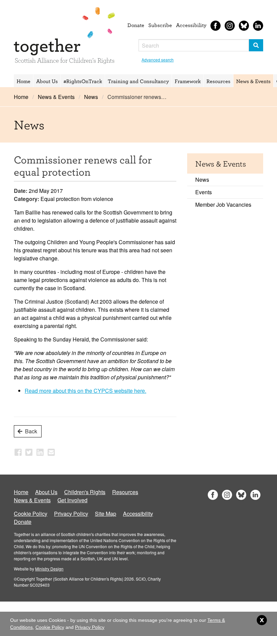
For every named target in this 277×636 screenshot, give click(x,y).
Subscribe (160, 25)
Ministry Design (49, 568)
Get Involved (72, 500)
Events (203, 192)
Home (23, 81)
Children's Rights (84, 492)
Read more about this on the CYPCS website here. (85, 391)
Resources (218, 81)
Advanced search (158, 59)
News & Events (253, 81)
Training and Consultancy (138, 81)
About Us (47, 81)
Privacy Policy (71, 513)
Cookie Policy (30, 513)
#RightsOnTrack (83, 81)
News (91, 97)
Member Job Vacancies (223, 204)
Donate (135, 25)
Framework (188, 81)
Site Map (105, 513)
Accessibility (191, 25)
